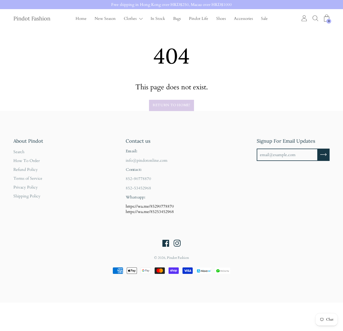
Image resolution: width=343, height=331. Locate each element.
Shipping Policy (26, 196)
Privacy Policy (25, 187)
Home (81, 18)
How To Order (26, 160)
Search (18, 152)
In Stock (158, 18)
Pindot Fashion (31, 18)
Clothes (130, 18)
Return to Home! (171, 105)
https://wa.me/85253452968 (150, 211)
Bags (177, 18)
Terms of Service (27, 178)
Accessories (243, 18)
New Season (105, 18)
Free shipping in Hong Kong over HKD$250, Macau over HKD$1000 (171, 4)
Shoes (221, 18)
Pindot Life (198, 18)
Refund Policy (25, 169)
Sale (264, 18)
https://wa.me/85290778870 (150, 206)
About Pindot (28, 141)
